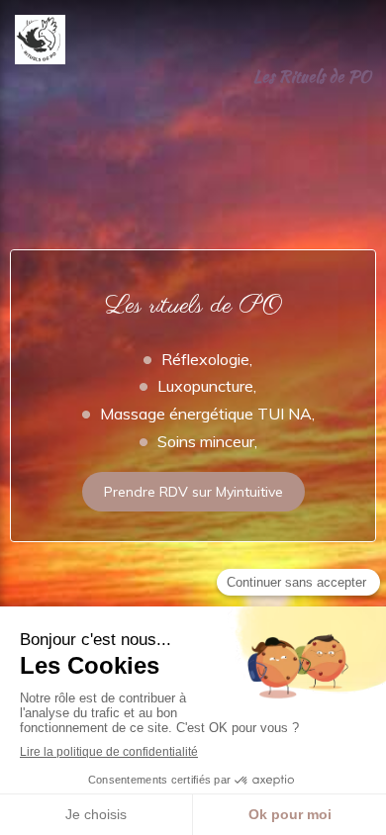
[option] (193, 326)
